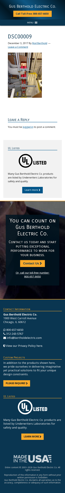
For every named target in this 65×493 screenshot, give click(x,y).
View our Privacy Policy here (24, 346)
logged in (28, 127)
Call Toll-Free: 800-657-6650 (32, 13)
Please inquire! (15, 383)
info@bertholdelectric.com (24, 338)
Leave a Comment (18, 47)
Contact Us (31, 263)
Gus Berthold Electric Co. (32, 6)
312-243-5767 (14, 333)
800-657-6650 (14, 330)
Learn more (31, 190)
